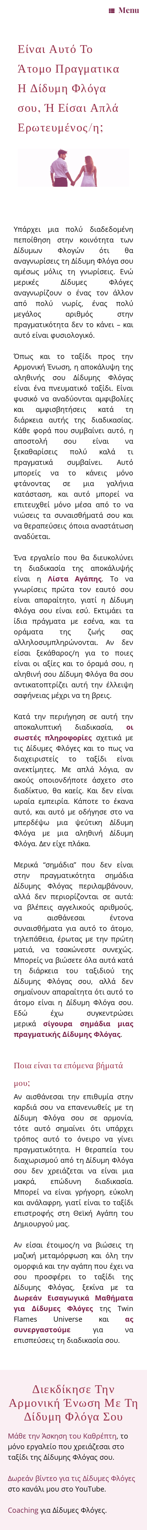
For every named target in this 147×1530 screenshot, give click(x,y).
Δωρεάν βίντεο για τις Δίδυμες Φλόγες (71, 1478)
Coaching (23, 1510)
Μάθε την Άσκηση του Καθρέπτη (62, 1436)
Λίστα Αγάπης (75, 578)
